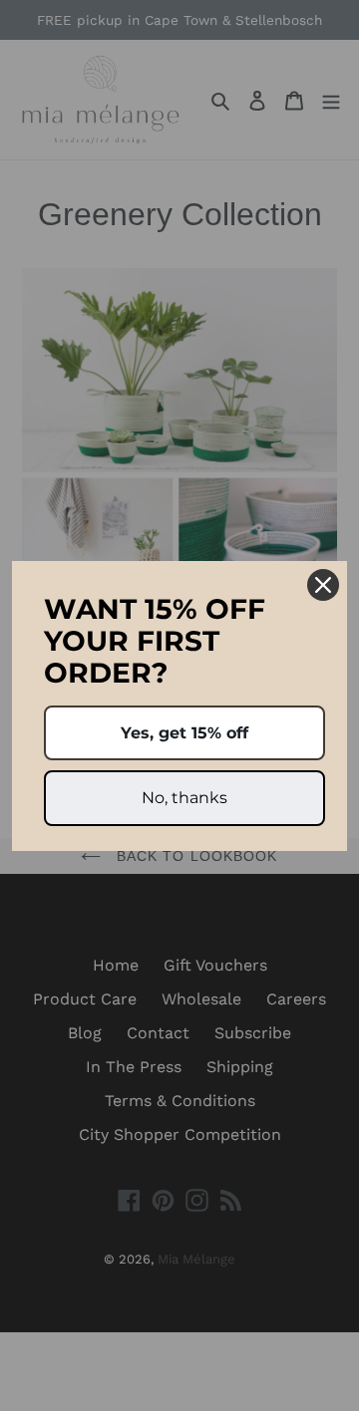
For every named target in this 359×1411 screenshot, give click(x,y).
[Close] (323, 585)
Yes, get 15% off (184, 732)
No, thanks (184, 797)
